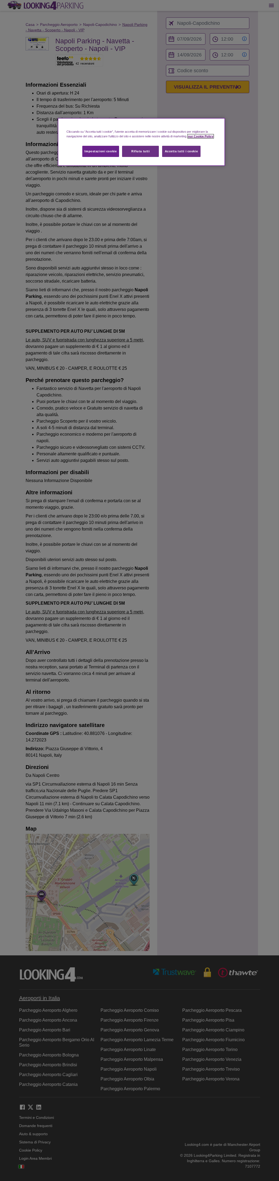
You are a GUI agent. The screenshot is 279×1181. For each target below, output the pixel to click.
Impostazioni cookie (100, 151)
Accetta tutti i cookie (181, 151)
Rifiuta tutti (140, 151)
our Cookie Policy (200, 136)
